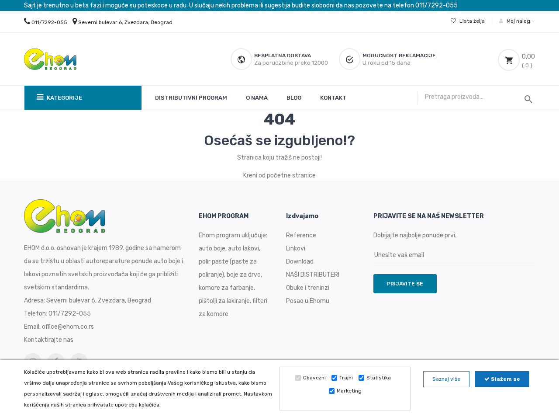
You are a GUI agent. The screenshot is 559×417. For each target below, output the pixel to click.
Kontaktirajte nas (48, 340)
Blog (293, 97)
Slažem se (505, 379)
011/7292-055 (49, 22)
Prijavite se (405, 284)
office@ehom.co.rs (68, 326)
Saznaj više (446, 379)
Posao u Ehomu (307, 301)
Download (300, 261)
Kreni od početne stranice (279, 175)
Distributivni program (191, 97)
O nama (257, 97)
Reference (301, 235)
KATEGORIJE (63, 97)
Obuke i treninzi (307, 288)
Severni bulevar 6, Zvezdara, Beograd (125, 22)
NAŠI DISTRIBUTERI (312, 274)
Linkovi (295, 248)
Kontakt (333, 97)
